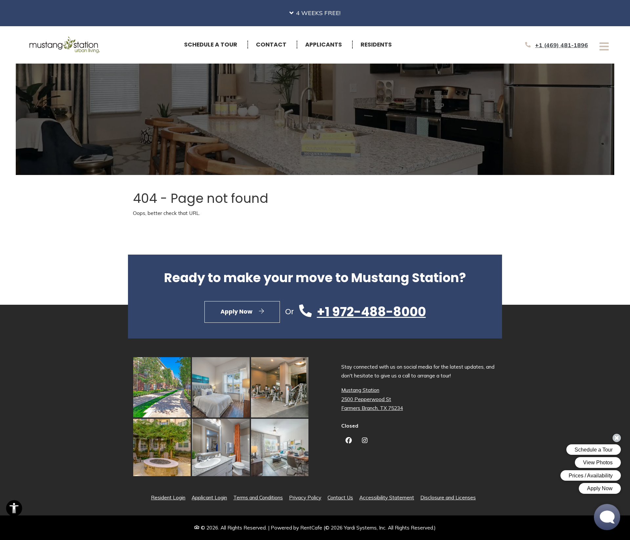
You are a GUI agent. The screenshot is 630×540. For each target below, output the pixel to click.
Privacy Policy (305, 497)
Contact (271, 44)
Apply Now (250, 311)
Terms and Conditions (258, 497)
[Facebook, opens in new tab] (348, 441)
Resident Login (168, 497)
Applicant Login (209, 497)
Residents (380, 44)
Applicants (327, 44)
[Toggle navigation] (604, 46)
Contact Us (340, 497)
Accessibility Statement (386, 497)
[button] (315, 13)
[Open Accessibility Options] (14, 509)
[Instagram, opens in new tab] (364, 441)
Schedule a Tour (210, 44)
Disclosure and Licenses (448, 497)
